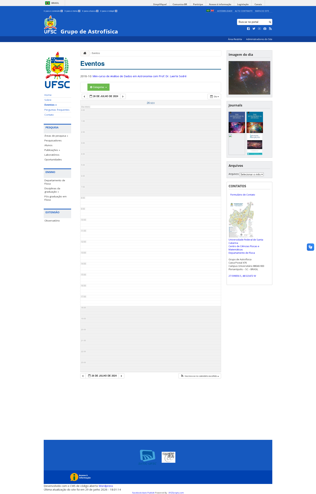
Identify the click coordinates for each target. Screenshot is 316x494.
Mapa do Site (262, 11)
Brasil (55, 3)
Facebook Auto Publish (143, 492)
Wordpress (106, 486)
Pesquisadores (53, 140)
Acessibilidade (224, 11)
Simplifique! (160, 4)
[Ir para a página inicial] (83, 53)
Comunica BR (180, 4)
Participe (198, 4)
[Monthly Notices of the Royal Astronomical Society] (237, 154)
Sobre (47, 100)
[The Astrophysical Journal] (237, 132)
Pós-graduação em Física (55, 198)
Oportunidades (53, 159)
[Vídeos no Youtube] (259, 28)
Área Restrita (235, 39)
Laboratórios (51, 154)
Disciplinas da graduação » (52, 190)
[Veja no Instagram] (265, 28)
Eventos (96, 53)
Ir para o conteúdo (53, 11)
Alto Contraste (244, 11)
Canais (258, 4)
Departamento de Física (54, 182)
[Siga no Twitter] (254, 28)
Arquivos (234, 174)
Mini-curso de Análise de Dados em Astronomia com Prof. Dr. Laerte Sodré (140, 76)
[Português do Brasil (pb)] (208, 11)
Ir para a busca (90, 11)
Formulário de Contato (242, 194)
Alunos (48, 145)
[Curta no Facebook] (248, 28)
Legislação (243, 4)
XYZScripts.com (176, 492)
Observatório (52, 220)
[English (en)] (212, 11)
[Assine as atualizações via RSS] (270, 28)
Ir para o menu (72, 11)
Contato (49, 114)
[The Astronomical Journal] (255, 132)
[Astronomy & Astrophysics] (255, 154)
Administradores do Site (259, 39)
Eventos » (50, 104)
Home (48, 95)
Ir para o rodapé (108, 11)
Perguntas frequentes (56, 109)
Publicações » (52, 150)
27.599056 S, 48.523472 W (242, 275)
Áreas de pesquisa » (56, 135)
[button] (200, 375)
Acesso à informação (220, 4)
